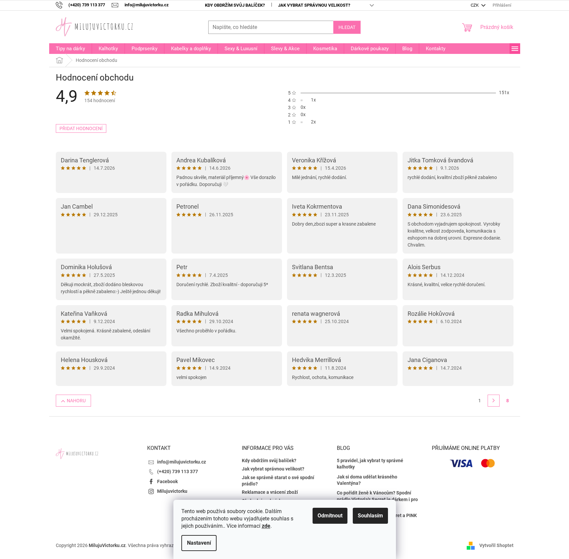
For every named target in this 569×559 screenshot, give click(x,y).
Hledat (346, 27)
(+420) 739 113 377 (177, 471)
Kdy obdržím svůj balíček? (235, 5)
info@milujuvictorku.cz (181, 462)
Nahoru (76, 400)
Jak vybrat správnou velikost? (314, 5)
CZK (475, 5)
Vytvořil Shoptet (496, 545)
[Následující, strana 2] (494, 401)
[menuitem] (70, 48)
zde (266, 526)
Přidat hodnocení (81, 128)
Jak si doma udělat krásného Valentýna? (367, 480)
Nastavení (199, 543)
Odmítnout (330, 515)
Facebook (167, 481)
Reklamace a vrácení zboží (270, 492)
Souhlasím (370, 515)
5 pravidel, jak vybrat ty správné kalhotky (370, 463)
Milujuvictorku (172, 491)
